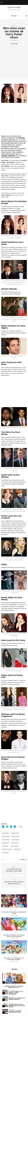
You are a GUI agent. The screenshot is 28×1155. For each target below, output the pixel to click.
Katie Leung (5, 846)
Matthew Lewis (14, 846)
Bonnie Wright (15, 833)
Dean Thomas (15, 836)
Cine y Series (14, 25)
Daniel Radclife (6, 836)
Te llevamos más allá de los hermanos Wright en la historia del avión (17, 1005)
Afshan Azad (5, 833)
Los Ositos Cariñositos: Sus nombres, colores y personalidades (14, 935)
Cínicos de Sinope (14, 7)
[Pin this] (17, 44)
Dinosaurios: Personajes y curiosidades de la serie (14, 912)
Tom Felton (5, 852)
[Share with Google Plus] (15, 44)
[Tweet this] (13, 44)
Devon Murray (5, 839)
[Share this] (11, 44)
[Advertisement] (14, 65)
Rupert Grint (17, 849)
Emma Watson (15, 839)
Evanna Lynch (5, 842)
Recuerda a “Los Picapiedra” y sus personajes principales (14, 958)
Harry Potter (20, 140)
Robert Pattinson (6, 849)
